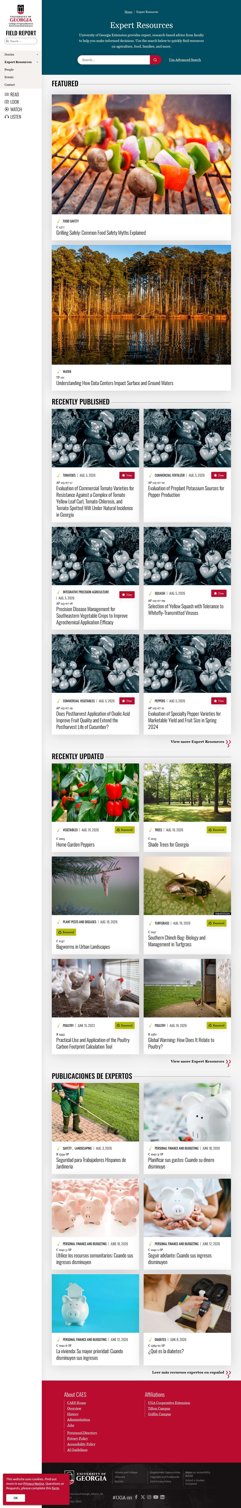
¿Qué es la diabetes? (166, 1351)
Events (9, 77)
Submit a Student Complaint (195, 1482)
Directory (120, 1477)
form (55, 1488)
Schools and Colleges (126, 1472)
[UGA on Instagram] (149, 1498)
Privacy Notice (33, 1484)
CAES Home (76, 1403)
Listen (15, 116)
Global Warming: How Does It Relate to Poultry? (181, 1043)
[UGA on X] (143, 1498)
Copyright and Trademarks (164, 1477)
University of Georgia (86, 1478)
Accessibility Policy (81, 1444)
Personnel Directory (82, 1433)
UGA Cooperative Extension (169, 1403)
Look (14, 101)
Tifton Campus (159, 1408)
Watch (16, 109)
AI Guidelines (77, 1450)
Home (128, 11)
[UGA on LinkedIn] (162, 1498)
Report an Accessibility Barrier (197, 1474)
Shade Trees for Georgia (168, 844)
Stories (9, 54)
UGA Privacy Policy (160, 1481)
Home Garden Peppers (75, 844)
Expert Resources (18, 62)
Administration (78, 1420)
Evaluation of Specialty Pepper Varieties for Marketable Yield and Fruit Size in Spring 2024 (184, 720)
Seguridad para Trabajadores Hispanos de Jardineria (91, 1163)
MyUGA (119, 1481)
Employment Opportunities (165, 1472)
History (73, 1414)
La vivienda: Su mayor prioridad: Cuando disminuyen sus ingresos (89, 1354)
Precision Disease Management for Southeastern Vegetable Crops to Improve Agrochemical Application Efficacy (92, 615)
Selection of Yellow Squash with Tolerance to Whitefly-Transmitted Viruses (185, 609)
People (9, 69)
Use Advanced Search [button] (185, 60)
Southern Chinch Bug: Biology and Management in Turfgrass (176, 940)
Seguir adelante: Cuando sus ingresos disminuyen (180, 1258)
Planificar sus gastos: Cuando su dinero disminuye (181, 1163)
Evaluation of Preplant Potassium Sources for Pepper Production (186, 491)
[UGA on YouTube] (156, 1498)
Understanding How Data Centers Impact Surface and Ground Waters (114, 383)
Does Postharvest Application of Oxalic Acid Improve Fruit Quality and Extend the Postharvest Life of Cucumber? (93, 720)
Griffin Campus (159, 1414)
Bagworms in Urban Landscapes (83, 946)
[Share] (225, 99)
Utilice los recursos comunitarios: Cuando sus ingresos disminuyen (94, 1258)
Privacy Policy (77, 1438)
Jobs (70, 1425)
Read (14, 94)
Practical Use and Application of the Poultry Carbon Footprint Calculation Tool (93, 1043)
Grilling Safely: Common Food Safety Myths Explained (101, 232)
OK (16, 1498)
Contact (10, 84)
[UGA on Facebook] (136, 1498)
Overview (74, 1408)
